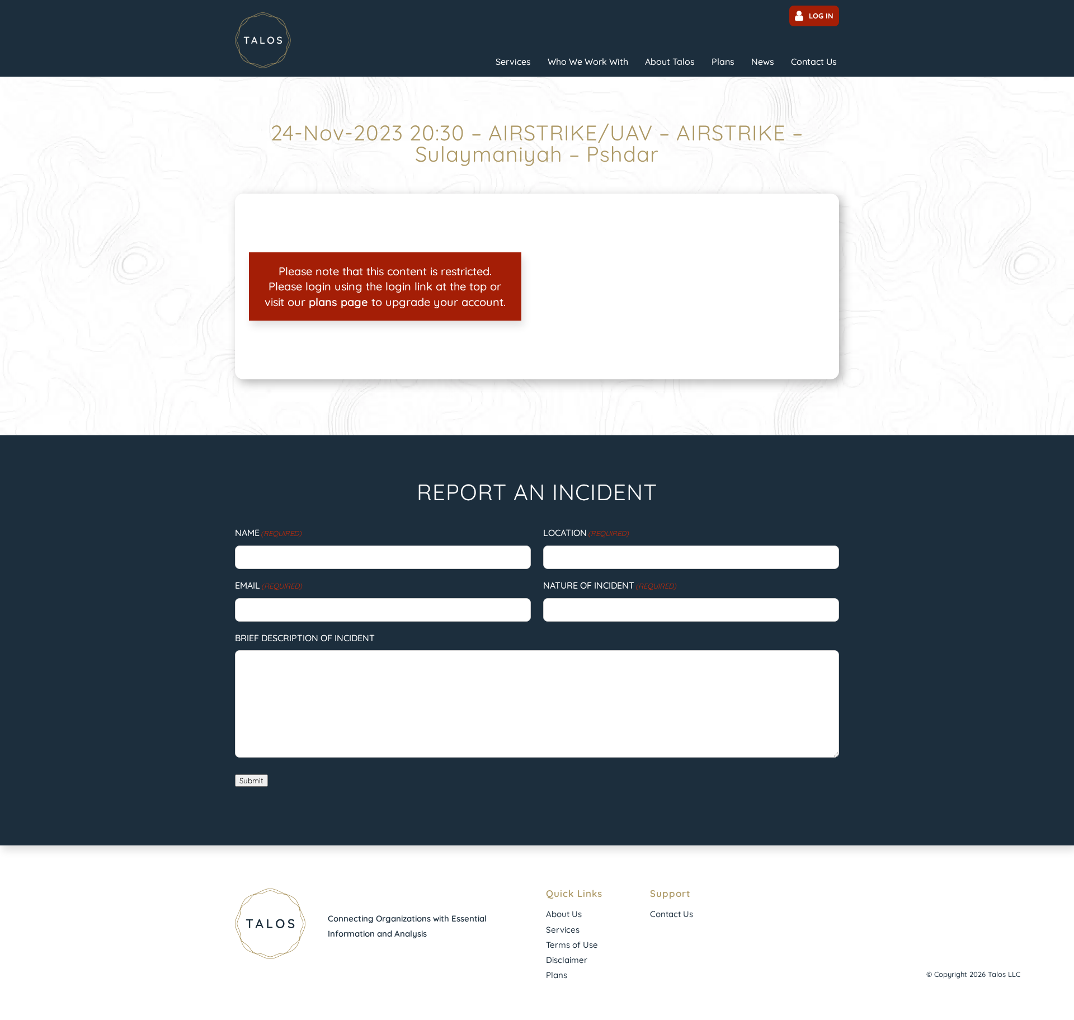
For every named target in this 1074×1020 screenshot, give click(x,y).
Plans (723, 61)
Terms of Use (572, 944)
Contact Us (814, 61)
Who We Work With (588, 61)
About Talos (670, 61)
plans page (338, 302)
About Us (564, 914)
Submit (251, 780)
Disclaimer (566, 960)
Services (513, 61)
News (762, 61)
